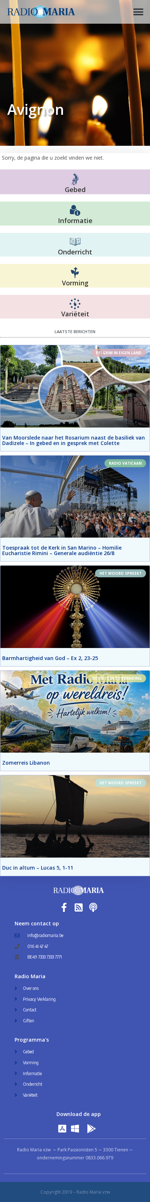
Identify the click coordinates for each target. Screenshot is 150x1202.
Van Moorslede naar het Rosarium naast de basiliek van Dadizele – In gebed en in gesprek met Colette (73, 440)
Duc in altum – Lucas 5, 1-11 (37, 867)
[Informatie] (75, 210)
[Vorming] (75, 273)
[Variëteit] (75, 303)
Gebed (75, 189)
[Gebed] (75, 179)
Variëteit (75, 313)
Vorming (75, 282)
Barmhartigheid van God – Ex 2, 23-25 (50, 658)
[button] (138, 12)
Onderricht (75, 251)
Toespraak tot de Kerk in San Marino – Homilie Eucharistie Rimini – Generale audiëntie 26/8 (62, 550)
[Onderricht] (75, 242)
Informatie (75, 220)
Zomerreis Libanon (26, 762)
